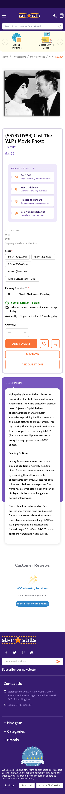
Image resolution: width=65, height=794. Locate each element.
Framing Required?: (17, 288)
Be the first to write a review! (32, 603)
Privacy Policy (27, 778)
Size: (9, 250)
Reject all (26, 785)
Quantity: (10, 324)
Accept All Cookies (50, 785)
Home (5, 56)
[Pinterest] (23, 652)
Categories (16, 731)
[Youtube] (31, 652)
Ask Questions (32, 364)
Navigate (14, 722)
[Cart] (61, 15)
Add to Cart (21, 343)
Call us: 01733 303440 (20, 704)
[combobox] (32, 26)
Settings (9, 785)
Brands (13, 740)
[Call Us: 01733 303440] (55, 15)
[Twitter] (14, 652)
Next (60, 42)
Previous (5, 42)
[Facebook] (6, 652)
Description (14, 382)
